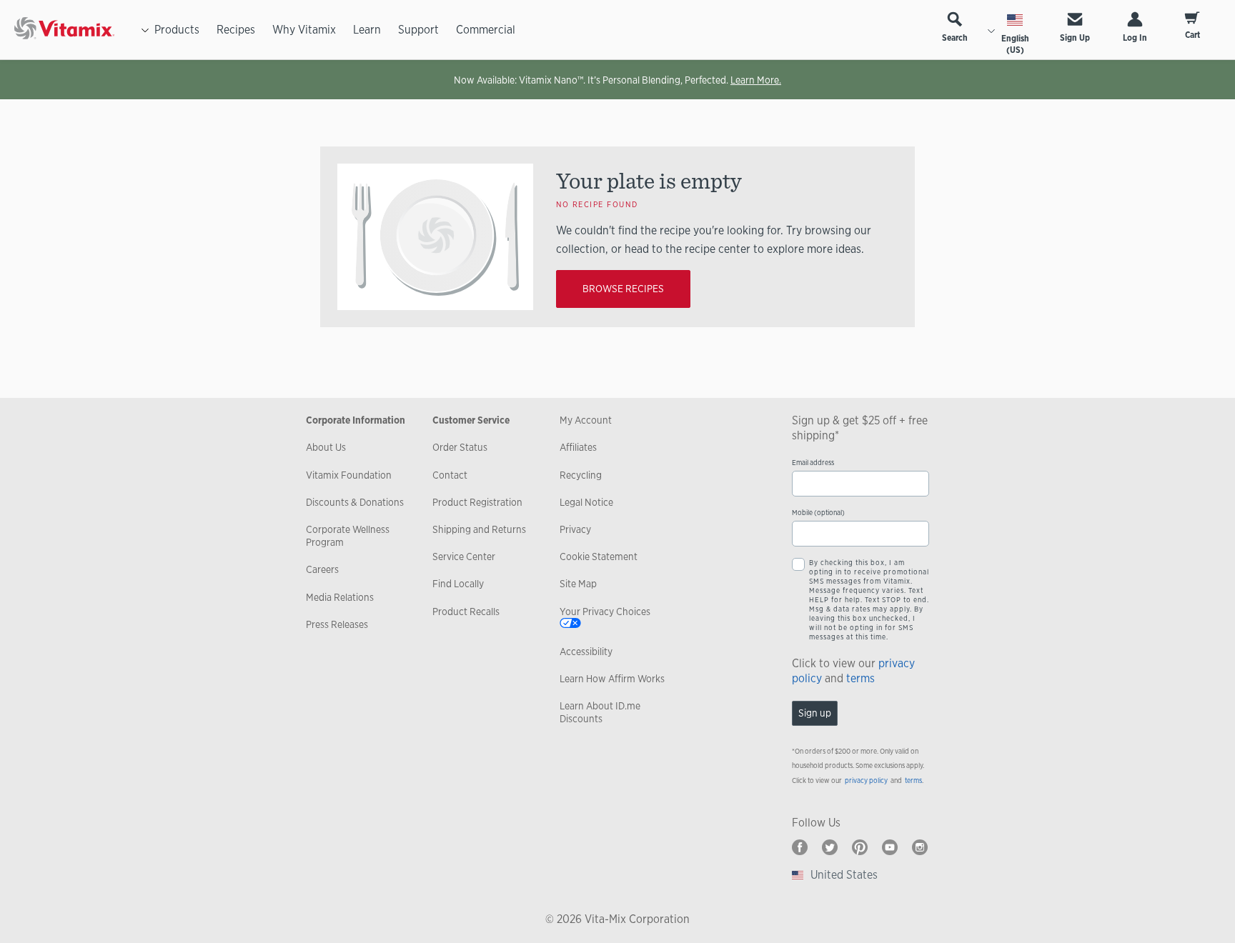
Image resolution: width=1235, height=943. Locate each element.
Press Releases (337, 624)
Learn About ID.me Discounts (600, 712)
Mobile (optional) (818, 512)
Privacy (575, 529)
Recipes (236, 29)
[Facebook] (800, 847)
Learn (367, 29)
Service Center (463, 556)
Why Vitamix (304, 29)
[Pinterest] (860, 847)
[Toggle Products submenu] (145, 30)
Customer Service (471, 420)
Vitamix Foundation (349, 475)
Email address (813, 462)
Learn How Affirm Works (612, 678)
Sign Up (1075, 38)
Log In (1135, 38)
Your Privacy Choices (605, 611)
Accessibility (586, 651)
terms (860, 678)
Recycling (581, 475)
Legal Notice (586, 502)
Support (418, 29)
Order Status (459, 447)
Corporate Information (355, 420)
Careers (322, 569)
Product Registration (477, 502)
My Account (586, 420)
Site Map (578, 583)
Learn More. (755, 80)
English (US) (1015, 44)
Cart (1192, 35)
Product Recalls (466, 611)
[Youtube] (890, 847)
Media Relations (340, 597)
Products (176, 29)
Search (955, 38)
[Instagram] (920, 847)
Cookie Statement (599, 556)
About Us (326, 447)
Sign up (814, 713)
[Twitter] (830, 847)
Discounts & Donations (355, 502)
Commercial (485, 29)
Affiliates (578, 447)
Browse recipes (623, 288)
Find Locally (458, 583)
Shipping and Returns (479, 529)
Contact (449, 475)
